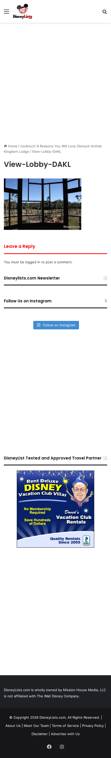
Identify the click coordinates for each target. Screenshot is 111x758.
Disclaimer (39, 734)
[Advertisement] (55, 83)
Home (12, 146)
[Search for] (104, 13)
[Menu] (6, 13)
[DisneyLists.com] (22, 11)
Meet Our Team (36, 726)
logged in (32, 262)
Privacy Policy (93, 726)
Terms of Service (65, 726)
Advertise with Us (65, 734)
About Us (13, 726)
